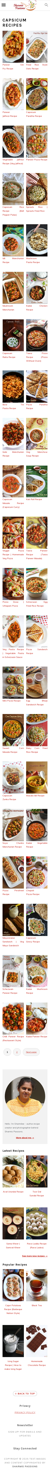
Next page (31, 1052)
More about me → (25, 1137)
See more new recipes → (34, 1256)
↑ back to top (25, 1393)
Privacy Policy (25, 1412)
